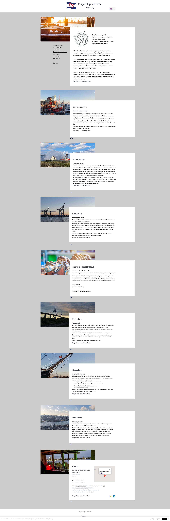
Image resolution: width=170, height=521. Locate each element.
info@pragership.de (80, 486)
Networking (56, 58)
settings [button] (152, 519)
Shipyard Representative (60, 52)
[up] (71, 138)
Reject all (158, 519)
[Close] (168, 519)
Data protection (49, 519)
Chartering (56, 50)
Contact (55, 63)
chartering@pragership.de (82, 488)
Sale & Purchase (57, 45)
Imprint (83, 516)
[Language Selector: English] (112, 8)
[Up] (71, 297)
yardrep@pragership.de (81, 490)
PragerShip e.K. (91, 391)
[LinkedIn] (114, 496)
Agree (164, 519)
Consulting (56, 56)
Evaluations (56, 54)
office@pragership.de (81, 492)
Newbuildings (57, 47)
